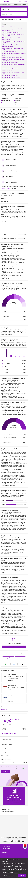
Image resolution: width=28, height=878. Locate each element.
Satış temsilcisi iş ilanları (14, 597)
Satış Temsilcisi (8, 4)
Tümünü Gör (4, 709)
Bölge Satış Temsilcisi (6, 759)
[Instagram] (8, 848)
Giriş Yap (20, 657)
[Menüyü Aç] (2, 2)
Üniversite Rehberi (5, 188)
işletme (9, 613)
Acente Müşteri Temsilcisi (6, 744)
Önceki (2, 706)
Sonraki (25, 706)
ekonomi (14, 613)
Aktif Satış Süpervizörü (6, 748)
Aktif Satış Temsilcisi (5, 752)
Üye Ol (8, 657)
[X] (5, 848)
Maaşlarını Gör (9, 733)
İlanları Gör (14, 646)
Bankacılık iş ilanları (12, 453)
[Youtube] (10, 848)
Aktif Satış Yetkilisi (5, 755)
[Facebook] (3, 848)
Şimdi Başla (5, 771)
